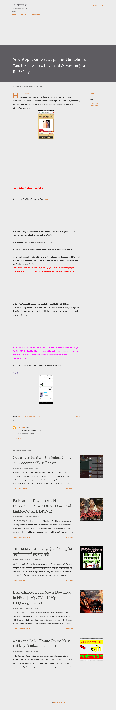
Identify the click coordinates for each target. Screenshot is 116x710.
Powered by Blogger (59, 702)
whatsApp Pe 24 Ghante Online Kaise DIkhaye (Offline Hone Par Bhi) (41, 643)
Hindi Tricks (19, 5)
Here (46, 199)
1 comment (22, 580)
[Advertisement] (54, 32)
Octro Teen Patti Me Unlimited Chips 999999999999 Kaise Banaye (42, 460)
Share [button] (92, 93)
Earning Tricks (94, 103)
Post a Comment (18, 438)
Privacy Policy (36, 14)
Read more (69, 488)
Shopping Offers (94, 105)
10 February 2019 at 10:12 (26, 433)
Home (14, 14)
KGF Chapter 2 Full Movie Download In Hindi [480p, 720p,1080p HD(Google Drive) (42, 597)
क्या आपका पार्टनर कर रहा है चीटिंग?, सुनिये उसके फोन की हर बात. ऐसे (42, 551)
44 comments (23, 488)
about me (23, 14)
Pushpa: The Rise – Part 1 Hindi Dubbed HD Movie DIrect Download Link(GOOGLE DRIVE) (42, 506)
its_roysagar (22, 427)
